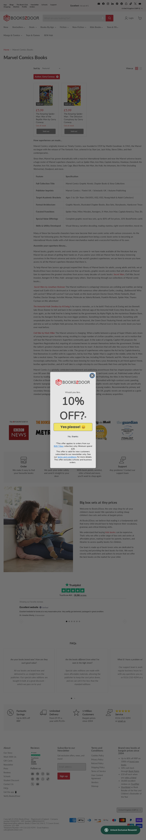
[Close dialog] (92, 375)
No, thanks (73, 436)
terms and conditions (67, 457)
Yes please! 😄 (73, 427)
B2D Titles (58, 446)
